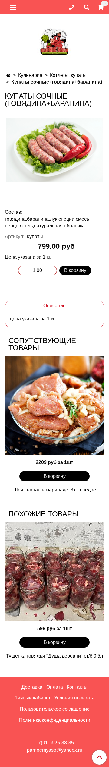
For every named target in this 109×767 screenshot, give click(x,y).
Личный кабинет (32, 697)
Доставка (31, 687)
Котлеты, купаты (68, 75)
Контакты (77, 687)
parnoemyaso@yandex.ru (54, 750)
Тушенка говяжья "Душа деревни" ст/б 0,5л (54, 655)
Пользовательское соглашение (55, 709)
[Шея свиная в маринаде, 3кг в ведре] (54, 405)
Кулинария (30, 75)
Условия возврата (74, 697)
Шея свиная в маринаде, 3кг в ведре (54, 489)
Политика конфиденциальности (54, 720)
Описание (54, 305)
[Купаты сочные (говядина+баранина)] (54, 150)
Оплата (54, 687)
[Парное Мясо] (54, 41)
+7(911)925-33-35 (54, 742)
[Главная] (8, 75)
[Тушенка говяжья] (54, 571)
